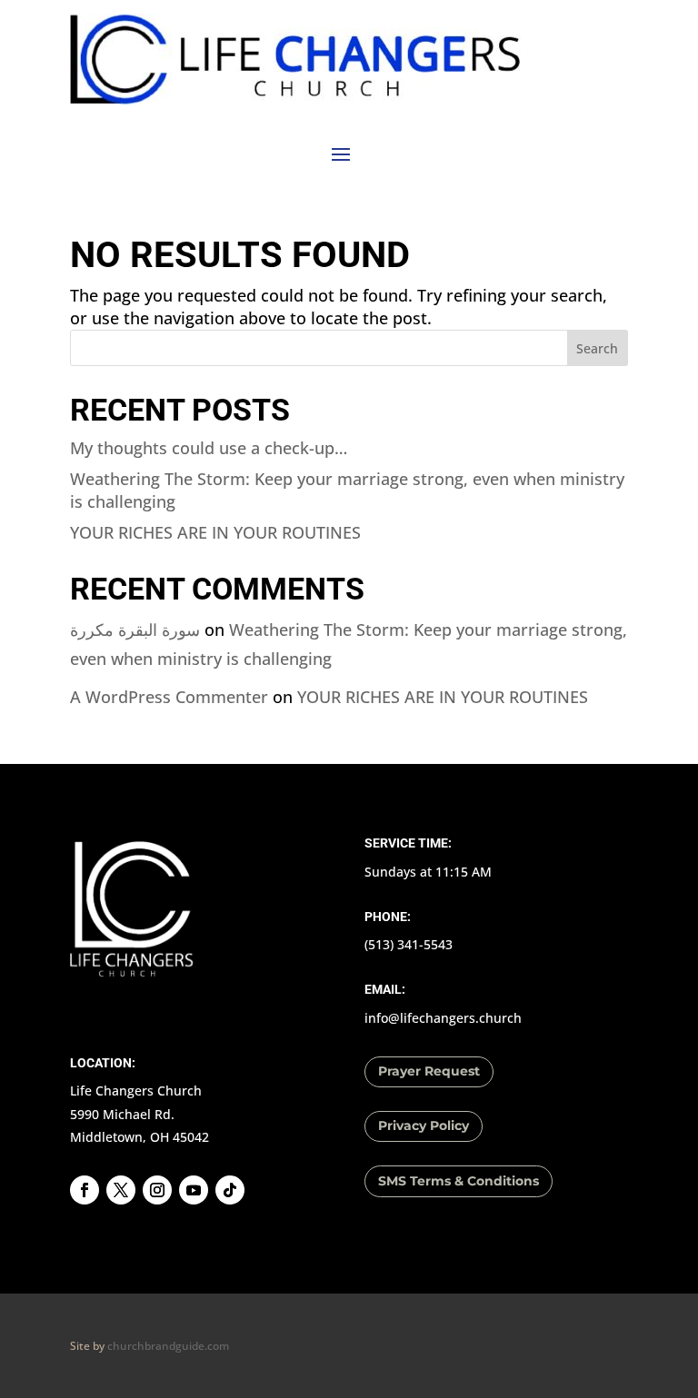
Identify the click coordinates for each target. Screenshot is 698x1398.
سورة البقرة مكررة (135, 629)
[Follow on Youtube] (193, 1190)
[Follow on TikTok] (229, 1190)
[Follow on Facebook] (84, 1190)
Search (597, 348)
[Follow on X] (120, 1190)
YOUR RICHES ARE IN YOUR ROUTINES (215, 532)
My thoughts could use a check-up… (208, 448)
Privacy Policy (423, 1125)
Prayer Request (429, 1071)
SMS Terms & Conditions (458, 1181)
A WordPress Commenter (169, 697)
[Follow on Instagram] (157, 1190)
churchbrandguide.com (168, 1345)
